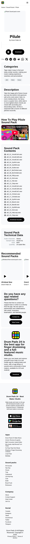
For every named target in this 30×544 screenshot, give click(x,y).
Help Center (16, 322)
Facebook (8, 522)
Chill (6, 478)
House (7, 470)
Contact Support (10, 497)
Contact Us (15, 317)
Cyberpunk (8, 474)
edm (7, 80)
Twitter (7, 520)
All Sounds (8, 465)
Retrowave (8, 485)
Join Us (7, 501)
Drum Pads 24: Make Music (13, 438)
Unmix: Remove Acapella (12, 440)
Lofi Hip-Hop (9, 476)
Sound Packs (10, 7)
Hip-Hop (7, 468)
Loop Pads (8, 453)
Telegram (8, 524)
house (19, 80)
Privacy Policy (12, 536)
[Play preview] (5, 276)
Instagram (8, 513)
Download (18, 52)
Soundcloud (8, 517)
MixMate (7, 456)
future (12, 80)
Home (3, 7)
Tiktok (7, 515)
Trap (6, 472)
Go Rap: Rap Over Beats (12, 448)
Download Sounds (16, 219)
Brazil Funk (8, 483)
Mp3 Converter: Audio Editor (13, 442)
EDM (6, 481)
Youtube (7, 511)
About (7, 495)
